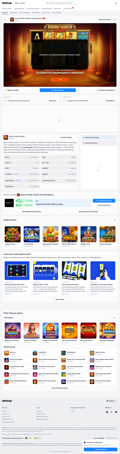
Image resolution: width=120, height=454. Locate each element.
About (17, 3)
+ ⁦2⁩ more (18, 180)
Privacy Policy (40, 414)
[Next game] (114, 220)
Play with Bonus (59, 90)
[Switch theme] (116, 3)
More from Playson (56, 12)
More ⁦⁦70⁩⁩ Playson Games (60, 388)
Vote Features (110, 100)
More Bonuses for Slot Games (88, 211)
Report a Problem (13, 90)
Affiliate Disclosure (42, 416)
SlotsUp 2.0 (5, 414)
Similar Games (36, 12)
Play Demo (5, 12)
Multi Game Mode (104, 19)
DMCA (39, 438)
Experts (4, 411)
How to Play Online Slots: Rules (14, 284)
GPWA (30, 438)
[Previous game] (110, 220)
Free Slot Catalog (66, 137)
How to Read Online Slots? (70, 284)
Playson (11, 138)
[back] (5, 19)
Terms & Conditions (42, 419)
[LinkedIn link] (116, 412)
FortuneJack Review (104, 205)
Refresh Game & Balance (107, 90)
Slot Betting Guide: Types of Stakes (101, 284)
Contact (22, 3)
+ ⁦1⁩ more (15, 174)
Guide (72, 411)
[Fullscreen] (114, 19)
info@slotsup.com (27, 434)
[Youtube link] (107, 412)
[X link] (111, 412)
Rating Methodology (8, 422)
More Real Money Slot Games (31, 211)
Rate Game (52, 100)
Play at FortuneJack (105, 200)
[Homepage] (7, 3)
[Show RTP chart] (11, 163)
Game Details (13, 12)
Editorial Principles (7, 419)
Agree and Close (100, 449)
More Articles (60, 299)
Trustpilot (111, 438)
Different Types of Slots (40, 284)
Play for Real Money (24, 12)
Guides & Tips (45, 12)
